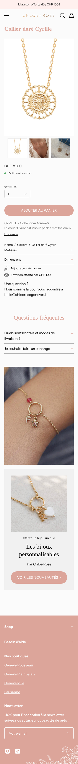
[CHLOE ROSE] (39, 15)
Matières (10, 250)
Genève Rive (14, 683)
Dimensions (12, 259)
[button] (62, 15)
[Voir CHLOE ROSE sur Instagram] (7, 751)
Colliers (22, 245)
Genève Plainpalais (19, 674)
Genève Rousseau (18, 665)
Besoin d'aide (15, 642)
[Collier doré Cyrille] (17, 148)
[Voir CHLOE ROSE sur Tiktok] (17, 751)
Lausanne (12, 692)
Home (8, 245)
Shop (8, 626)
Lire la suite (11, 234)
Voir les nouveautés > (39, 577)
